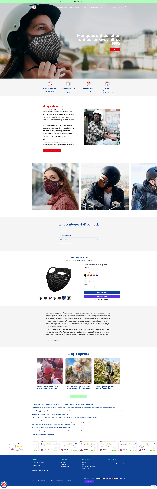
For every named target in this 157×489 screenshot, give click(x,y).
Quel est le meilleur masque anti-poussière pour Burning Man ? (48, 387)
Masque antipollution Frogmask (95, 265)
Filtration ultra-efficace (65, 231)
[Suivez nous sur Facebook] (110, 463)
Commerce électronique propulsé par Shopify (65, 480)
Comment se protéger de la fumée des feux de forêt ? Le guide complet (78, 387)
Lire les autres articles (78, 396)
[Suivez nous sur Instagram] (113, 463)
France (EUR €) (36, 480)
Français (114, 7)
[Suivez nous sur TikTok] (120, 463)
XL (93, 281)
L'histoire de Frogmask (93, 7)
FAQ (83, 470)
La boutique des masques (61, 7)
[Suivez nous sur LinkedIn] (123, 463)
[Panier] (124, 7)
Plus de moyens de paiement (102, 299)
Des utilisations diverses (65, 243)
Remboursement (86, 472)
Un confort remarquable (65, 239)
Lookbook (84, 7)
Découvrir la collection (52, 150)
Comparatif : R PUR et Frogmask (46, 434)
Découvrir (115, 49)
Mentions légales (86, 468)
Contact (84, 462)
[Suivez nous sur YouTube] (116, 463)
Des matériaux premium (65, 235)
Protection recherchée (74, 7)
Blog (101, 7)
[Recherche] (119, 7)
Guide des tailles (65, 466)
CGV (83, 464)
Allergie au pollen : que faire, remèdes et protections (104, 387)
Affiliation (63, 462)
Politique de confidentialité (88, 466)
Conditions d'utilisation (87, 474)
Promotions (63, 464)
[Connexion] (121, 7)
